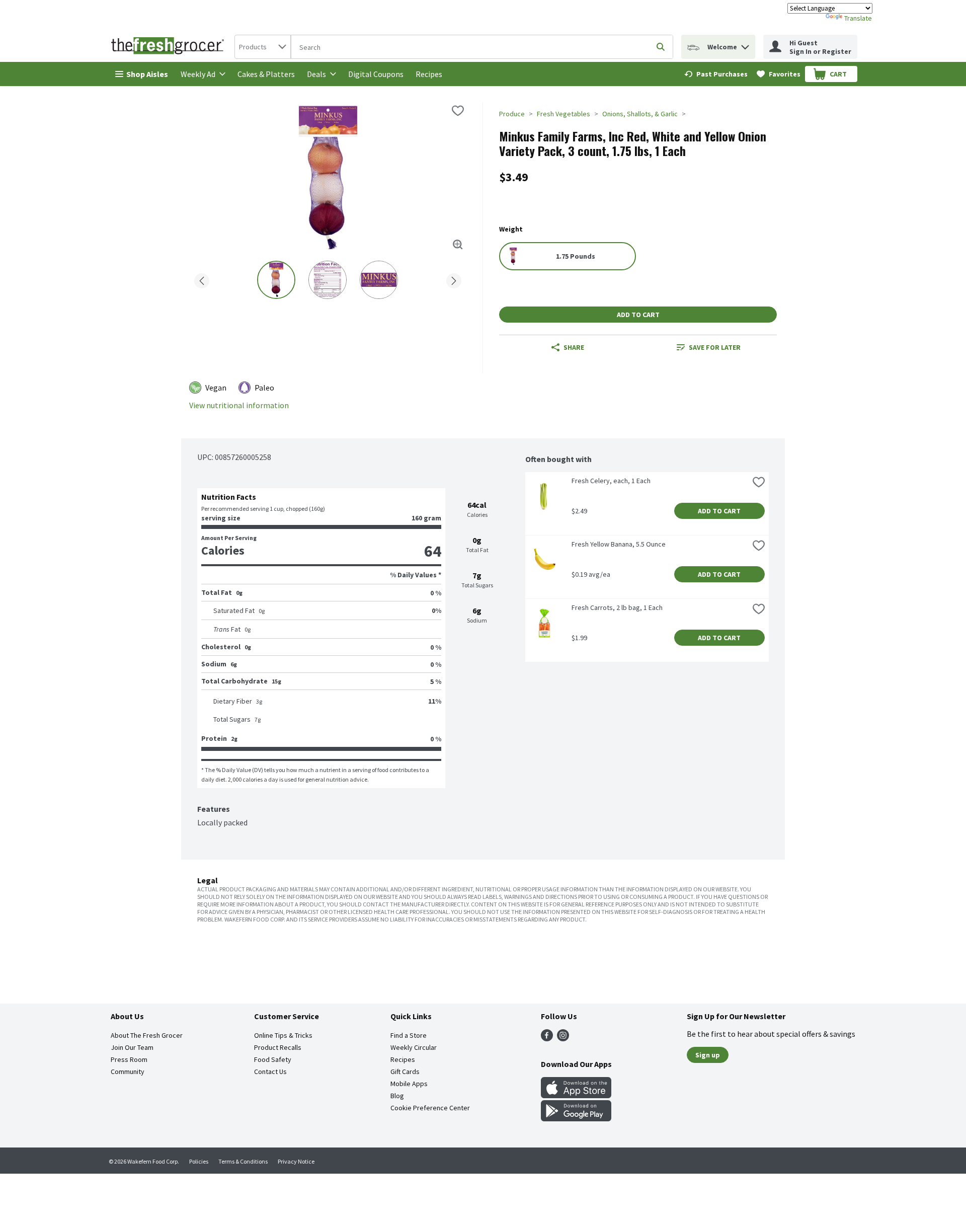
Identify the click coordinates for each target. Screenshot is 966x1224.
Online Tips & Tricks (283, 1035)
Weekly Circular (413, 1047)
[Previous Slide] (201, 279)
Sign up (707, 1054)
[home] (169, 46)
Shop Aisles (147, 74)
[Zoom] (457, 244)
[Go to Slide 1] (276, 280)
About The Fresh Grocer (147, 1035)
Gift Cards (405, 1071)
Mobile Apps (409, 1083)
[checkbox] (458, 111)
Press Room (129, 1059)
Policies (198, 1161)
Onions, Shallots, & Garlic (640, 113)
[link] (716, 74)
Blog (397, 1095)
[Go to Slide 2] (327, 280)
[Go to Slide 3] (379, 280)
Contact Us (270, 1071)
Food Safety (272, 1059)
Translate (858, 18)
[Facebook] (547, 1038)
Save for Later (715, 347)
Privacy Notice (296, 1161)
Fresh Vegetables (563, 113)
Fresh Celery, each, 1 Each (611, 480)
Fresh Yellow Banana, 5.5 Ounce (619, 544)
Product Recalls (277, 1047)
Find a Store (408, 1035)
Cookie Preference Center (430, 1107)
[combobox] (262, 47)
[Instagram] (563, 1038)
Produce (512, 113)
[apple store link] (576, 1095)
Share (574, 347)
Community (127, 1071)
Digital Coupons (376, 74)
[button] (745, 44)
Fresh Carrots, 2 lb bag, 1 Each (617, 607)
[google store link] (576, 1118)
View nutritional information (239, 405)
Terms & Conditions (243, 1161)
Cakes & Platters (266, 74)
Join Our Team (132, 1047)
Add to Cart (638, 314)
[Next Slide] (453, 279)
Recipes (429, 74)
